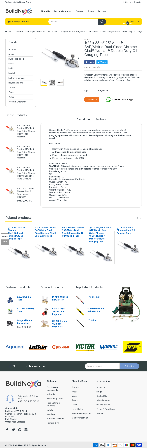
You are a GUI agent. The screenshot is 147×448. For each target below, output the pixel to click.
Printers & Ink (53, 423)
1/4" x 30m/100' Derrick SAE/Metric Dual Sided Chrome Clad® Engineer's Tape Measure (26, 173)
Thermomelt (93, 297)
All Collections (103, 400)
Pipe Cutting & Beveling (53, 404)
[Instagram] (26, 430)
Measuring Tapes (55, 398)
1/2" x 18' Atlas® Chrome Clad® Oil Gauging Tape (126, 230)
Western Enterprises (81, 413)
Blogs (99, 391)
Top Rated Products (89, 287)
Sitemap (100, 413)
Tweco (75, 400)
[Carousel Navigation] (139, 218)
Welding (51, 414)
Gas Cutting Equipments (52, 388)
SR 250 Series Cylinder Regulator (59, 324)
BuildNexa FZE (20, 445)
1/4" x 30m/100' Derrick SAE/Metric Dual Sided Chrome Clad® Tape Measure (26, 152)
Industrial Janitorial (55, 418)
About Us (100, 387)
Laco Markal (77, 409)
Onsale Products (51, 287)
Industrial (51, 394)
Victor (74, 396)
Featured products (18, 287)
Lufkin (87, 39)
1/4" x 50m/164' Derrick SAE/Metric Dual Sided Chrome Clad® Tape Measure (26, 131)
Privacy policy (103, 404)
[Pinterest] (19, 430)
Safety (50, 410)
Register (138, 2)
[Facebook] (7, 430)
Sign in (128, 2)
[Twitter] (13, 430)
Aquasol (75, 387)
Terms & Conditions (105, 409)
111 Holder (92, 320)
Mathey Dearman (80, 417)
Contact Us (92, 99)
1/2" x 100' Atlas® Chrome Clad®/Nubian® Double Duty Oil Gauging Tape (16, 233)
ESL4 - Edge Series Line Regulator (58, 311)
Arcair (74, 391)
